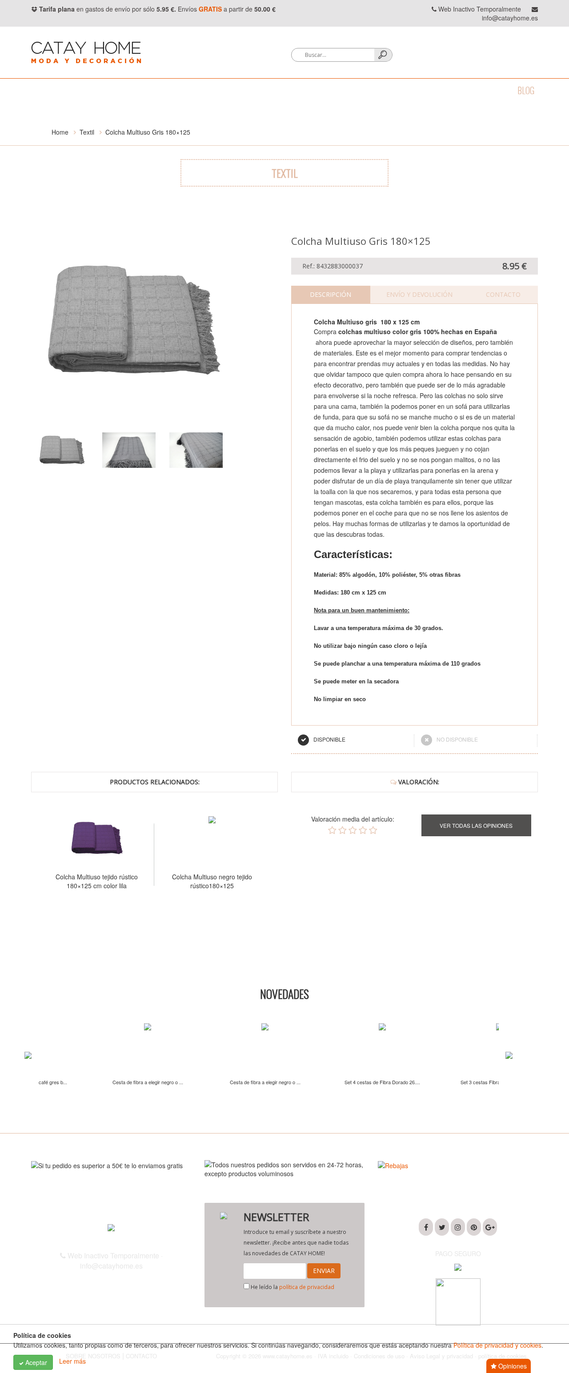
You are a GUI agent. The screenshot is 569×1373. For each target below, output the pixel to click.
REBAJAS (488, 90)
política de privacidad (306, 1287)
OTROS (448, 90)
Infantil (407, 90)
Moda (41, 90)
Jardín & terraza (346, 90)
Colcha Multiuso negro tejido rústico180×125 (150, 881)
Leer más (72, 1361)
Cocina (111, 90)
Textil (149, 90)
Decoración (196, 90)
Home (60, 132)
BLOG (525, 90)
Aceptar (35, 1362)
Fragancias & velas (266, 90)
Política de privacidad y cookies (497, 1345)
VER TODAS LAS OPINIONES (476, 825)
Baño (75, 90)
